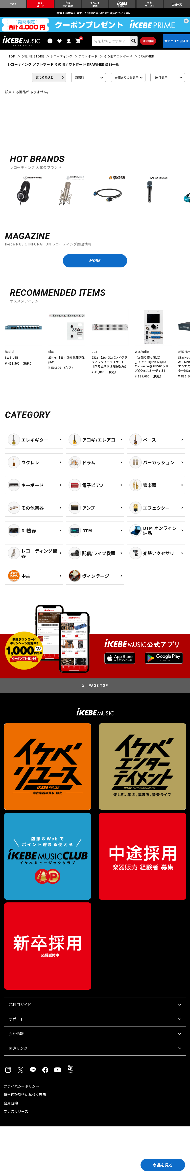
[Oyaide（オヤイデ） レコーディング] (107, 191)
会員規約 (11, 1103)
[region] (95, 193)
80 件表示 (160, 77)
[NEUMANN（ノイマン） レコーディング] (65, 191)
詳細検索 (148, 41)
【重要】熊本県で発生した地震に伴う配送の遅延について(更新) (95, 13)
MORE (94, 260)
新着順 (79, 77)
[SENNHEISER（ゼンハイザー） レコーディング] (149, 191)
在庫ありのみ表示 (127, 77)
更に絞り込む (44, 77)
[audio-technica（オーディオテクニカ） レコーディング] (23, 191)
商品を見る (163, 1165)
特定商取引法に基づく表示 (25, 1094)
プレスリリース (16, 1111)
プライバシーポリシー (21, 1086)
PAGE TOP (98, 686)
